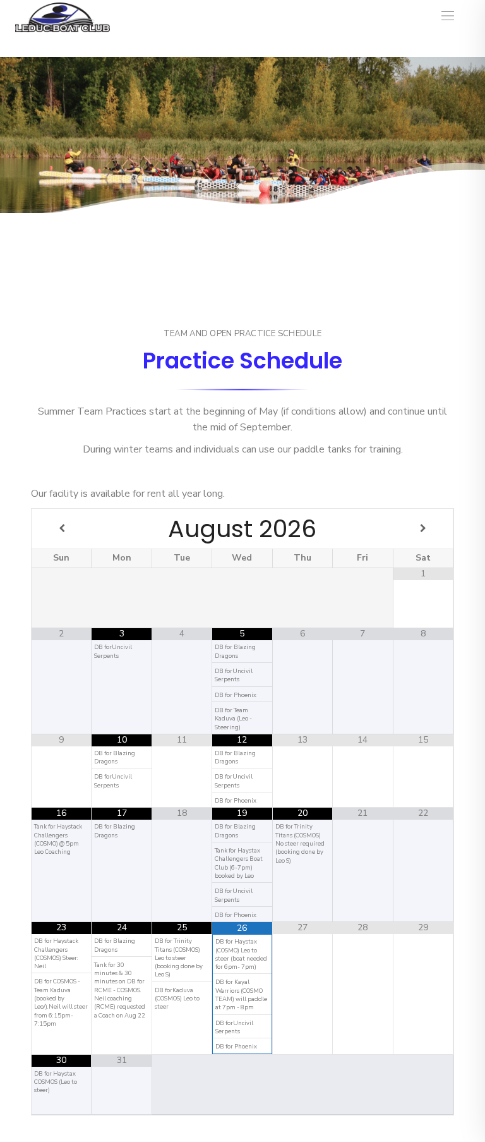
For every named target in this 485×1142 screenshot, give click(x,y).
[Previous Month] (62, 529)
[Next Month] (423, 529)
